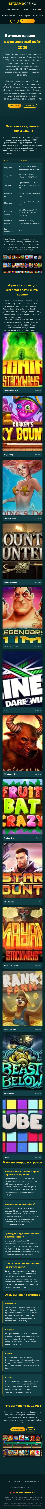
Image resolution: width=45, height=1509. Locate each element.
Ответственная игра (17, 1487)
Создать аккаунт (27, 21)
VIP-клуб (25, 9)
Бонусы (36, 9)
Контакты (31, 1487)
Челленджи (16, 9)
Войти (14, 21)
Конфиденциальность (31, 1481)
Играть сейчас (14, 105)
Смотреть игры (30, 105)
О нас (8, 1481)
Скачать (7, 9)
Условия (17, 1481)
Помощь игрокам (24, 16)
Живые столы (38, 16)
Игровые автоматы (9, 16)
